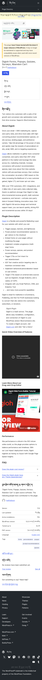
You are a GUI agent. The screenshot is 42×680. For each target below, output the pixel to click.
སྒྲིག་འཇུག (7, 92)
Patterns (25, 608)
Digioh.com (10, 327)
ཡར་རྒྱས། (6, 97)
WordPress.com (9, 632)
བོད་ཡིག (9, 652)
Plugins (24, 604)
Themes (25, 601)
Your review (6, 569)
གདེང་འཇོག (7, 86)
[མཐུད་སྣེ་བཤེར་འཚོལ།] (24, 23)
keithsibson (12, 67)
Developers (6, 622)
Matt (5, 636)
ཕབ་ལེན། (5, 73)
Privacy (5, 608)
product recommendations (31, 543)
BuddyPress (7, 643)
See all (37, 569)
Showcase (26, 597)
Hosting (5, 604)
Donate (26, 622)
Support (5, 618)
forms (20, 539)
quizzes (36, 547)
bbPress (6, 639)
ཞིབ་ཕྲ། (6, 81)
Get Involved (27, 615)
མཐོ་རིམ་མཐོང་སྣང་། (7, 554)
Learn (4, 615)
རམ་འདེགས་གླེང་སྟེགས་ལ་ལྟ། (10, 584)
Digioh (4, 154)
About (4, 597)
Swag (25, 625)
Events (24, 618)
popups (36, 539)
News (4, 601)
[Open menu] (38, 3)
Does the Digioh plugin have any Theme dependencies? (12, 476)
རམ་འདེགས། (7, 102)
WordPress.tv (8, 625)
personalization (28, 539)
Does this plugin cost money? (13, 469)
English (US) (36, 535)
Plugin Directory (7, 9)
